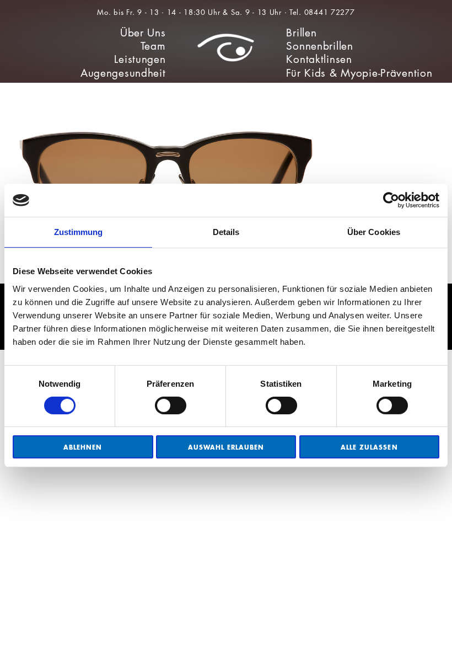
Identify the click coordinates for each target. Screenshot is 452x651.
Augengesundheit (123, 73)
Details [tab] (226, 232)
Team (153, 46)
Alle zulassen (369, 447)
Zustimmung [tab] (78, 232)
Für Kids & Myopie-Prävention (359, 73)
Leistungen (139, 59)
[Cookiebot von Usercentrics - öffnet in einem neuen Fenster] (391, 200)
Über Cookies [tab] (373, 232)
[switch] (170, 405)
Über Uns (143, 33)
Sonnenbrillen (319, 46)
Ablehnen (82, 447)
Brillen (301, 33)
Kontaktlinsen (319, 59)
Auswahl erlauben (226, 447)
